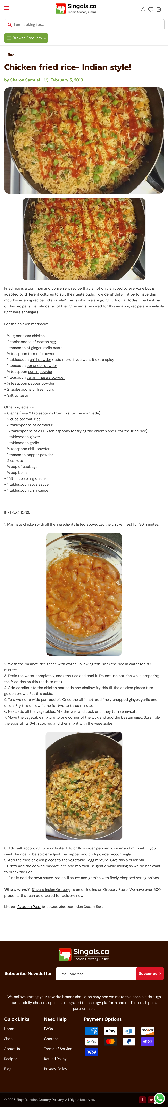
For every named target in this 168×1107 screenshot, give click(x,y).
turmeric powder (42, 353)
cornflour (45, 425)
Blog (7, 1068)
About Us (12, 1048)
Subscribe (148, 973)
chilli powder (40, 359)
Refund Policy (55, 1058)
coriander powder (42, 365)
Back (12, 54)
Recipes (10, 1058)
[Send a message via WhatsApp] (159, 1098)
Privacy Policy (55, 1068)
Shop (8, 1038)
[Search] (10, 24)
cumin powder (40, 371)
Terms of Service (58, 1048)
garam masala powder (46, 377)
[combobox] (84, 24)
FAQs (48, 1028)
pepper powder (41, 383)
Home (9, 1028)
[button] (6, 8)
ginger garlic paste (46, 347)
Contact (51, 1038)
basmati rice (30, 419)
